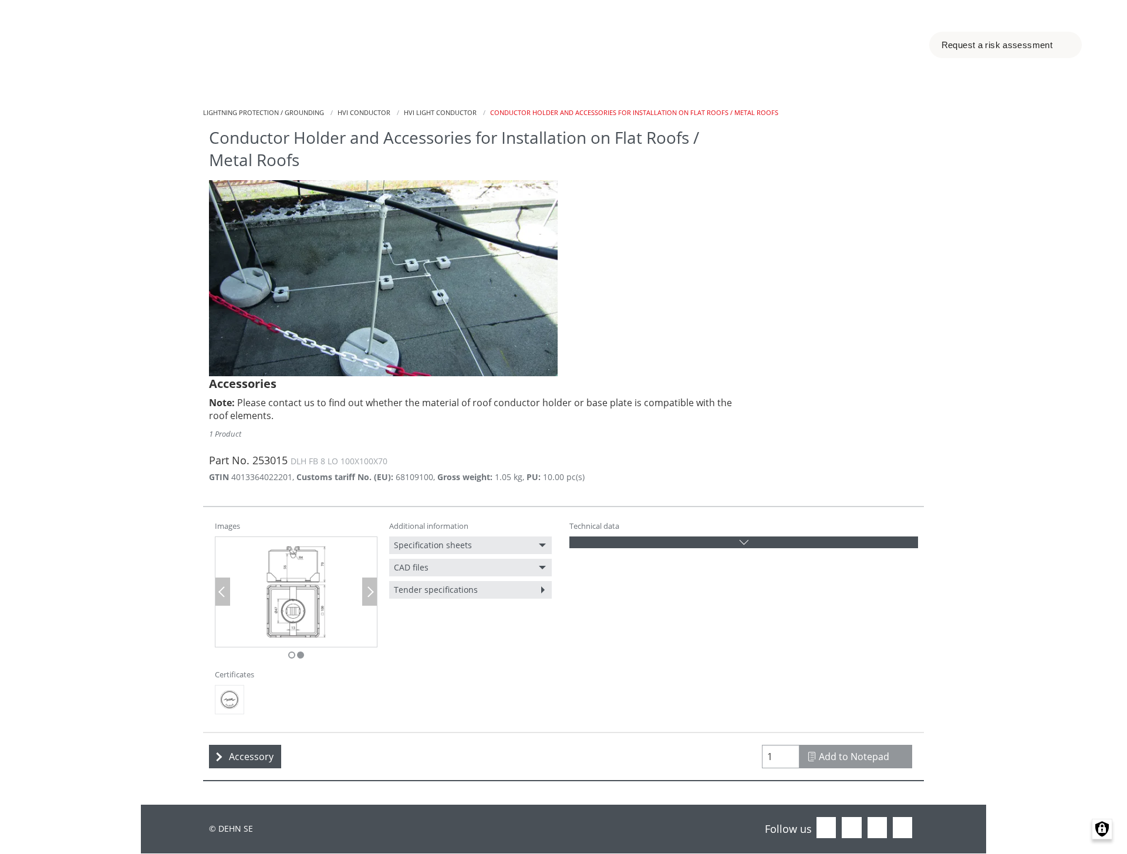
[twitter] (851, 828)
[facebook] (826, 828)
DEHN (699, 44)
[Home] (105, 44)
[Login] (863, 45)
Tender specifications (436, 589)
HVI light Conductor (440, 112)
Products (452, 44)
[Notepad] (887, 45)
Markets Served (349, 44)
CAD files (411, 567)
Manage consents (1102, 829)
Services (533, 44)
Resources (620, 44)
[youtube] (902, 828)
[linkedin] (877, 828)
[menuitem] (470, 545)
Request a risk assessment (998, 45)
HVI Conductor (364, 112)
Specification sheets (433, 545)
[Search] (910, 45)
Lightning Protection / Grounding (263, 112)
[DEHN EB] (229, 699)
